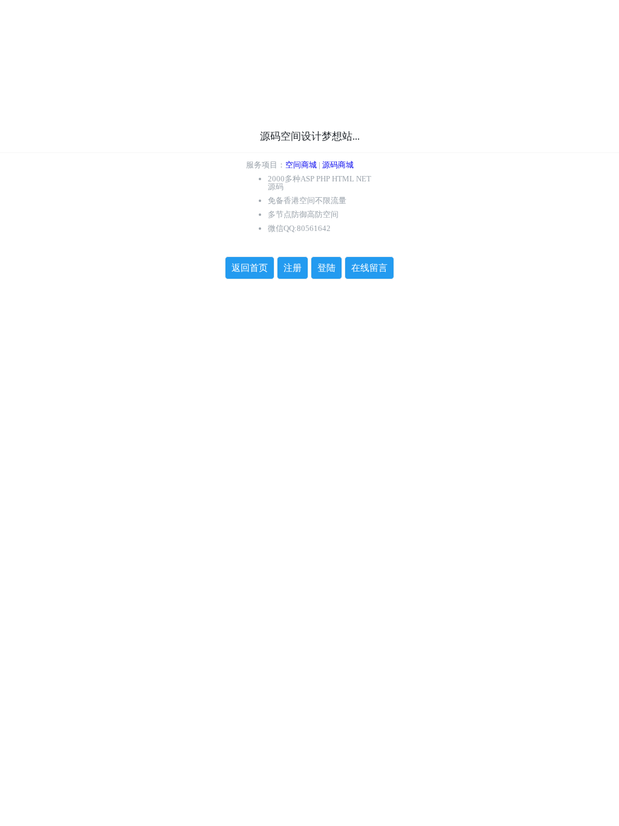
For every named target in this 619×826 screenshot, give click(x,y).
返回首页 (250, 268)
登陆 (326, 268)
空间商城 (301, 164)
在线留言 (369, 268)
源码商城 (338, 164)
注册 (293, 268)
